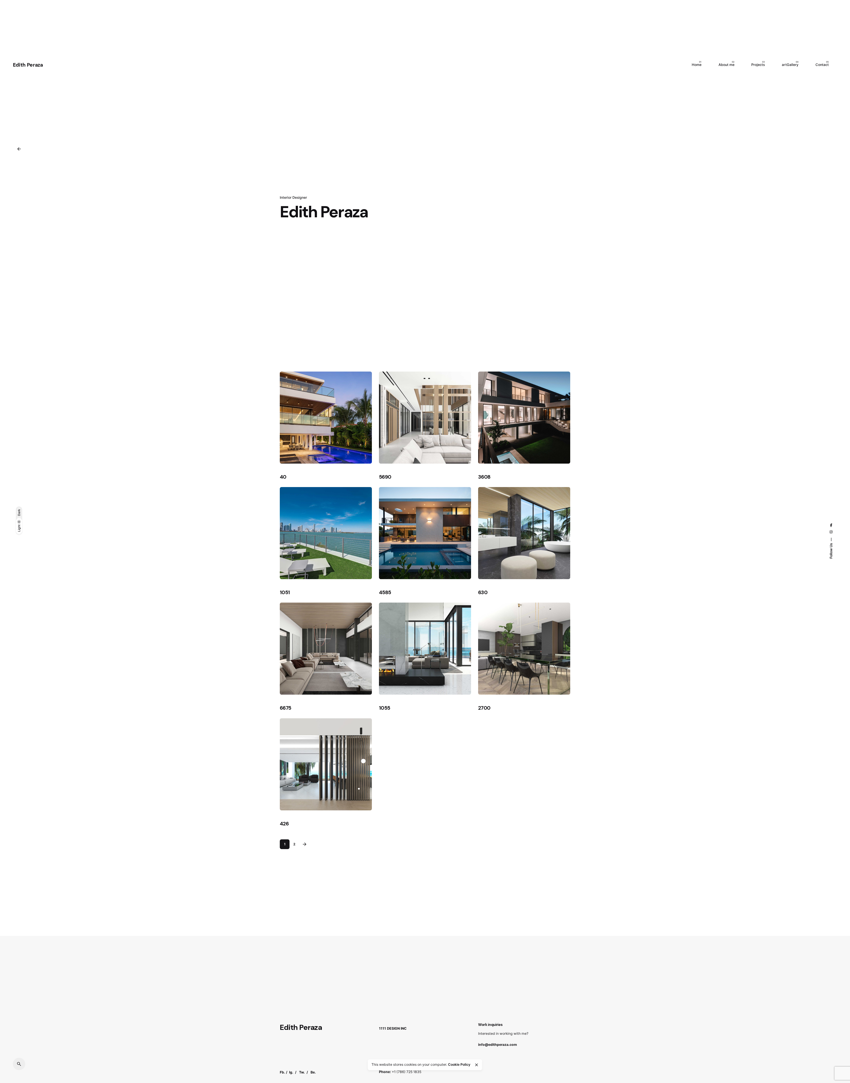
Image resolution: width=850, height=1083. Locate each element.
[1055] (425, 649)
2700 (484, 708)
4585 (385, 592)
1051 (285, 592)
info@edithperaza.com (497, 1045)
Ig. (291, 1072)
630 (482, 592)
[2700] (524, 649)
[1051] (326, 533)
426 (284, 824)
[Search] (19, 1064)
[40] (326, 418)
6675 (285, 708)
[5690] (425, 418)
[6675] (326, 649)
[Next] (304, 844)
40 (283, 477)
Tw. (302, 1072)
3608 (484, 477)
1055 (384, 708)
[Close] (476, 1064)
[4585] (425, 533)
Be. (313, 1072)
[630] (524, 533)
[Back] (19, 149)
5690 (385, 477)
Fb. (282, 1072)
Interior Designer (293, 197)
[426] (326, 764)
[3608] (524, 418)
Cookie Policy (459, 1064)
